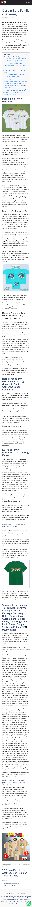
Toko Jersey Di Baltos (21, 901)
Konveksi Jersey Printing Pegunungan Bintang (12, 896)
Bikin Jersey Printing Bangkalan (21, 898)
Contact (23, 893)
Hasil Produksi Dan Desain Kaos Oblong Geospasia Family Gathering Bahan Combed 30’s (16, 67)
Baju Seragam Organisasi (11, 883)
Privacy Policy (10, 893)
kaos (5, 881)
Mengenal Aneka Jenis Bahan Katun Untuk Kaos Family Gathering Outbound (18, 62)
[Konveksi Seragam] (3, 2)
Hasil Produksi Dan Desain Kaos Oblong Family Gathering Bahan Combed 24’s (16, 89)
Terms (17, 893)
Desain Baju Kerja (9, 885)
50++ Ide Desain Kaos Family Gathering (16, 58)
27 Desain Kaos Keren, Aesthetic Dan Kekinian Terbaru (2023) (14, 93)
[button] (28, 903)
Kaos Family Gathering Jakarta (15, 60)
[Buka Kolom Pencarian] (22, 2)
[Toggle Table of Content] (26, 54)
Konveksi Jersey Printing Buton (10, 899)
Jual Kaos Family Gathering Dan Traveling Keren (15, 71)
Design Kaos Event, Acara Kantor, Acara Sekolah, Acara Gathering (16, 75)
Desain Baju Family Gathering (12, 57)
